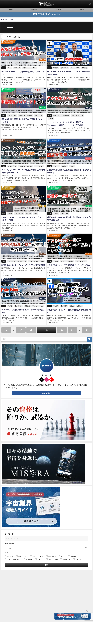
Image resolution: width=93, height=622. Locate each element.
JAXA (34, 67)
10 (20, 330)
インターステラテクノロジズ (36, 261)
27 (87, 330)
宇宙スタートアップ (77, 115)
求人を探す (46, 393)
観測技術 (51, 118)
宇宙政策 (72, 166)
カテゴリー (9, 543)
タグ (6, 553)
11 (31, 330)
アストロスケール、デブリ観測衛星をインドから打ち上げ (69, 265)
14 (72, 330)
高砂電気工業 (38, 115)
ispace (35, 213)
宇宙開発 (55, 67)
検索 (46, 565)
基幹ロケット (26, 67)
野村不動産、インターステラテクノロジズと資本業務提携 (23, 265)
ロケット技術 (64, 213)
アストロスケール (81, 261)
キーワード (9, 534)
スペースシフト (39, 166)
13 (62, 330)
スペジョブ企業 (75, 67)
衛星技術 (84, 67)
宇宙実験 (29, 115)
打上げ (9, 67)
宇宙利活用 (22, 115)
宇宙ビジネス (64, 67)
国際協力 (70, 261)
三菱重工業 (17, 67)
